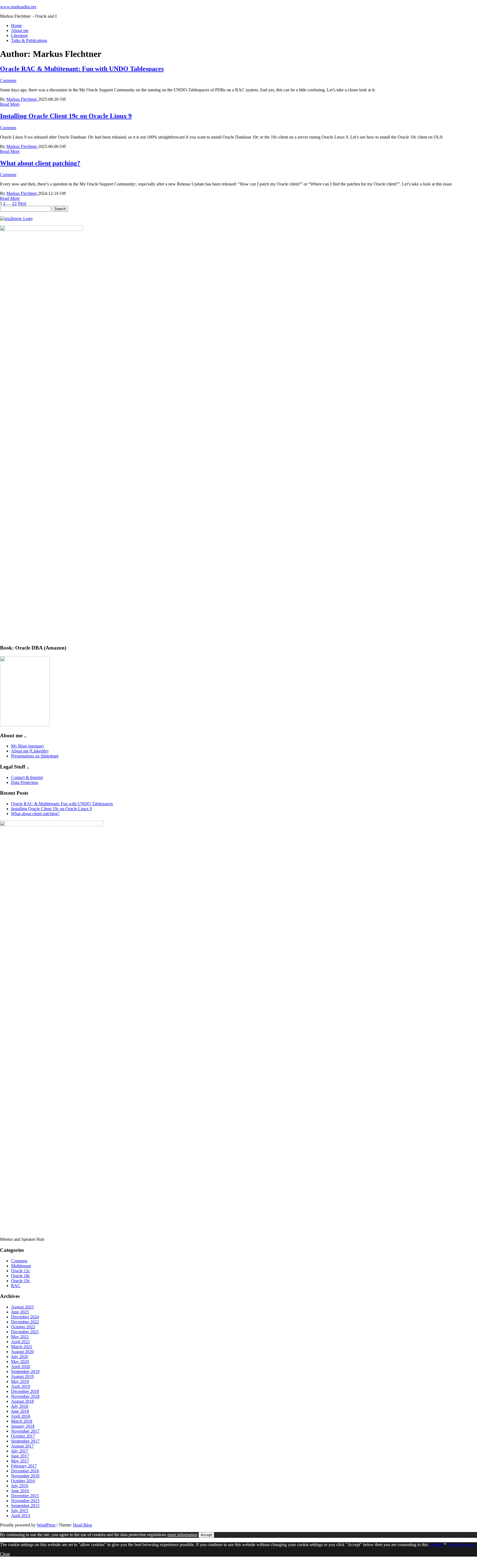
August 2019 (22, 1376)
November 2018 (25, 1396)
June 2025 (20, 1312)
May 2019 (20, 1381)
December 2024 (25, 1316)
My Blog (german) (27, 746)
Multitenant (21, 1265)
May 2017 (20, 1461)
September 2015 (25, 1505)
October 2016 (23, 1480)
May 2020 (20, 1361)
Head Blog (82, 1525)
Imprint (436, 1544)
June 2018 (20, 1411)
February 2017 (24, 1466)
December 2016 (25, 1471)
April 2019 (20, 1386)
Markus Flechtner (22, 99)
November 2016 (25, 1475)
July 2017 (19, 1451)
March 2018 (21, 1421)
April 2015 (20, 1515)
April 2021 (20, 1341)
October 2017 (23, 1436)
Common (8, 80)
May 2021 (20, 1336)
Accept (206, 1535)
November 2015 (25, 1500)
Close (5, 1554)
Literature (19, 35)
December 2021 (25, 1331)
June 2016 (20, 1490)
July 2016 (19, 1485)
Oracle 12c (20, 1270)
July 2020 (19, 1356)
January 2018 (23, 1426)
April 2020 (20, 1366)
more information (182, 1534)
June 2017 (20, 1456)
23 (14, 203)
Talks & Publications (29, 40)
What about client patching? (40, 163)
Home (16, 25)
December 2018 (25, 1391)
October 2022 (23, 1326)
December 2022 (25, 1321)
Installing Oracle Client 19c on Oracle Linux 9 (66, 116)
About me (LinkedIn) (29, 751)
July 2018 (19, 1406)
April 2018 (20, 1416)
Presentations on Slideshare (35, 756)
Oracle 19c (20, 1280)
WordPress (46, 1525)
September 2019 (25, 1371)
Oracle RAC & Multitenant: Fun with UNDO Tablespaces (82, 68)
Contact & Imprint (27, 777)
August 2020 (22, 1351)
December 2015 (25, 1495)
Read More (10, 104)
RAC (15, 1285)
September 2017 (25, 1441)
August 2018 (22, 1401)
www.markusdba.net (18, 6)
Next (22, 203)
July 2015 (19, 1510)
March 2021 (21, 1346)
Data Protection (24, 782)
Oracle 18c (20, 1275)
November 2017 (25, 1431)
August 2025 (22, 1307)
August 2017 (22, 1446)
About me (19, 30)
